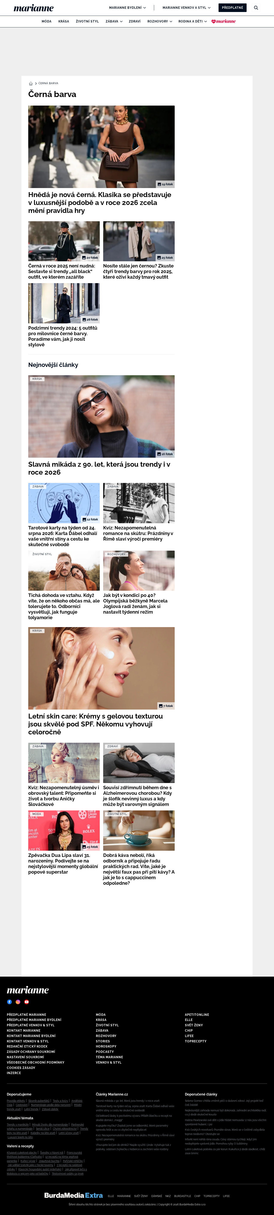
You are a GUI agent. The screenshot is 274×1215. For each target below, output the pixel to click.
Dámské (156, 1196)
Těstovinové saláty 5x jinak (67, 1173)
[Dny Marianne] (223, 21)
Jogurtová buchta (49, 1161)
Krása (63, 21)
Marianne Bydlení (125, 7)
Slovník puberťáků (38, 1100)
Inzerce (14, 1073)
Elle (189, 1020)
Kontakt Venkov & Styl (28, 1041)
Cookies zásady (21, 1068)
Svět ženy (194, 1025)
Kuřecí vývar (28, 1161)
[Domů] (37, 7)
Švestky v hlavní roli (51, 1152)
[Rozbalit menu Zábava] (120, 21)
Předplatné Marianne (26, 1014)
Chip (189, 1030)
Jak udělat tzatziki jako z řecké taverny (30, 1165)
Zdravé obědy (50, 1109)
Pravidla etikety (16, 1100)
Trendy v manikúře (18, 1124)
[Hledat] (256, 7)
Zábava (112, 21)
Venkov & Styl (109, 1062)
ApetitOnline (197, 1014)
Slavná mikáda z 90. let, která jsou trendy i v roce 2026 (127, 1100)
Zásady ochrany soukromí (31, 1052)
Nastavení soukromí (25, 1057)
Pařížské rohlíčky (73, 1161)
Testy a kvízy (60, 1100)
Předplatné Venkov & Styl (31, 1025)
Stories (103, 1041)
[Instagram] (18, 1001)
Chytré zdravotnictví (65, 1128)
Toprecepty (196, 1041)
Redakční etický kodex (27, 1046)
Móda (47, 21)
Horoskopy (106, 1046)
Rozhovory (157, 21)
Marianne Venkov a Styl (184, 7)
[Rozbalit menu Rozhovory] (170, 21)
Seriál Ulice (42, 1128)
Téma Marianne (109, 1057)
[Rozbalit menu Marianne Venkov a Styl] (208, 7)
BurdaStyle (182, 1196)
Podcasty (105, 1052)
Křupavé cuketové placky (22, 1152)
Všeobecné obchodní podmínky (35, 1062)
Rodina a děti (191, 21)
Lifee (189, 1036)
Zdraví (135, 21)
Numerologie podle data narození (51, 1104)
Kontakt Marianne (23, 1030)
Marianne (124, 1196)
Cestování (22, 1104)
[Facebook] (9, 1001)
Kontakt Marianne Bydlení (31, 1036)
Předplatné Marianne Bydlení (34, 1020)
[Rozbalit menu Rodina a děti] (204, 21)
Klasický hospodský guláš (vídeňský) (39, 1169)
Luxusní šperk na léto (20, 1137)
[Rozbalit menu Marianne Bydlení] (143, 7)
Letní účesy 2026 (69, 1132)
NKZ (168, 1196)
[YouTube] (26, 1001)
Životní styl (87, 21)
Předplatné (232, 7)
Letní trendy (31, 1109)
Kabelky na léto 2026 (43, 1132)
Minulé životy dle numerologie (50, 1124)
